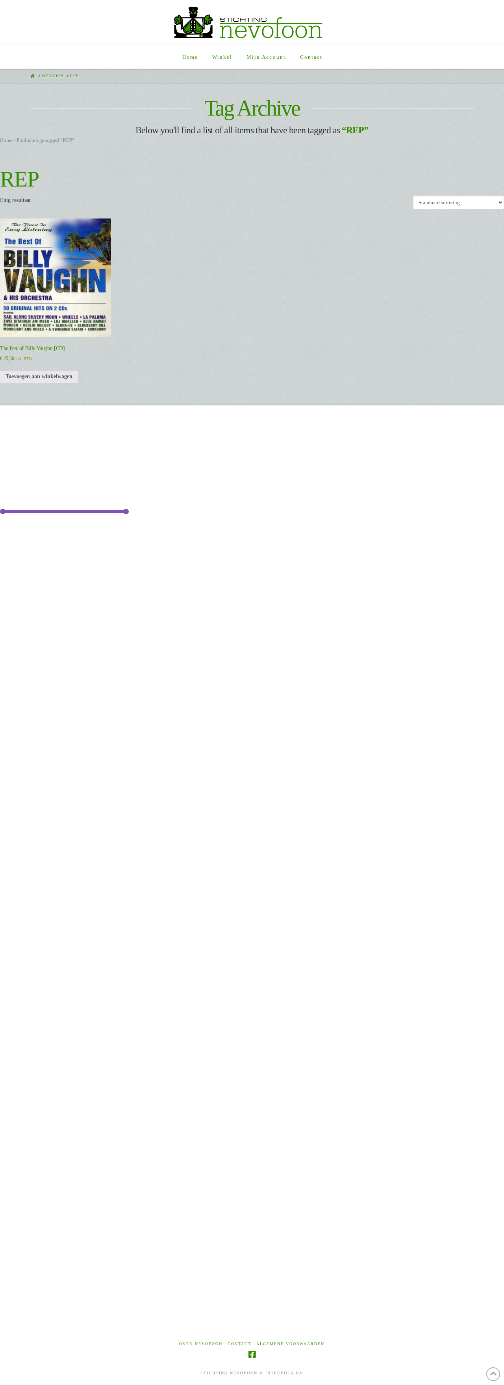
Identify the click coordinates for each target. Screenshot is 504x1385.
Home (6, 140)
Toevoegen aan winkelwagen (39, 376)
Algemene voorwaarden (290, 1344)
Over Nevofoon (200, 1344)
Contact (239, 1344)
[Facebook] (252, 1354)
